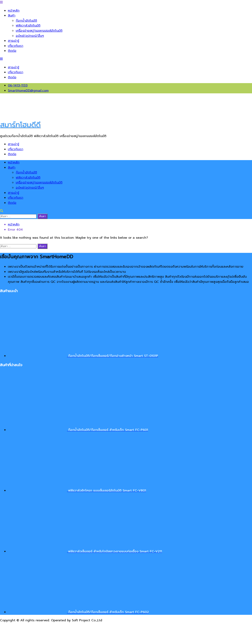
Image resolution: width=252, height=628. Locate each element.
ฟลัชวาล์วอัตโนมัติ (28, 25)
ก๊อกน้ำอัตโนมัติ (26, 20)
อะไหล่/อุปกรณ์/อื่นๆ (30, 35)
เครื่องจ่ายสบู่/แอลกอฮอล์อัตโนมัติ (39, 30)
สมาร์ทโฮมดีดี (20, 124)
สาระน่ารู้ (13, 40)
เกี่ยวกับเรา (15, 46)
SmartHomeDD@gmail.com (28, 90)
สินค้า (11, 15)
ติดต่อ (12, 50)
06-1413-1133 (18, 85)
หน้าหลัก (13, 10)
